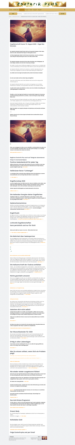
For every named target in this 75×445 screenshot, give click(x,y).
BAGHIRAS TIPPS (16, 9)
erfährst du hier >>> (14, 190)
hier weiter (25, 167)
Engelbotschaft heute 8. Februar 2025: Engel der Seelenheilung (44, 13)
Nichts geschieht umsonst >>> (16, 152)
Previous (12, 436)
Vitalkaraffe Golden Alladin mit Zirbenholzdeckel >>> (20, 328)
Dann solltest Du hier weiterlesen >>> (17, 407)
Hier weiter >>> (27, 209)
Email (45, 47)
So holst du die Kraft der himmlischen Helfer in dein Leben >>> (30, 219)
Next (39, 436)
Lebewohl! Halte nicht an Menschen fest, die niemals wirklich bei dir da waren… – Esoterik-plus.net (17, 439)
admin (15, 47)
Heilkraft (31, 9)
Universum (27, 9)
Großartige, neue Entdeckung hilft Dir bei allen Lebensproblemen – (23, 355)
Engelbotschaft (21, 9)
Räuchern (12, 389)
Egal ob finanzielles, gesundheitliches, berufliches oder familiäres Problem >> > (25, 358)
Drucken (40, 47)
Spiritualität (39, 9)
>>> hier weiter (27, 294)
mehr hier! (26, 381)
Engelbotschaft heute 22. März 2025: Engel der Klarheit (21, 13)
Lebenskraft (35, 9)
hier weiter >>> (26, 199)
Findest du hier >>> (14, 397)
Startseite (10, 9)
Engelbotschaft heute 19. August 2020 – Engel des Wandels (36, 439)
